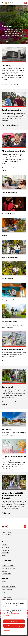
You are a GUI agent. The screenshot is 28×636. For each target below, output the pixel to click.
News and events (7, 584)
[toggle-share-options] (6, 526)
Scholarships (5, 552)
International (5, 563)
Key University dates (7, 565)
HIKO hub (4, 555)
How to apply (5, 547)
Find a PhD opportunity (8, 568)
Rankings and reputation (9, 586)
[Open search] (25, 3)
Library (4, 592)
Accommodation (6, 573)
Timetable (4, 544)
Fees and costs (6, 550)
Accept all (14, 621)
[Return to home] (9, 3)
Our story (4, 581)
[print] (3, 526)
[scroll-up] (25, 526)
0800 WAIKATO (7, 599)
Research (4, 571)
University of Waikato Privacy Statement (11, 614)
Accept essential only (14, 626)
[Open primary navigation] (2, 2)
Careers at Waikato (7, 589)
